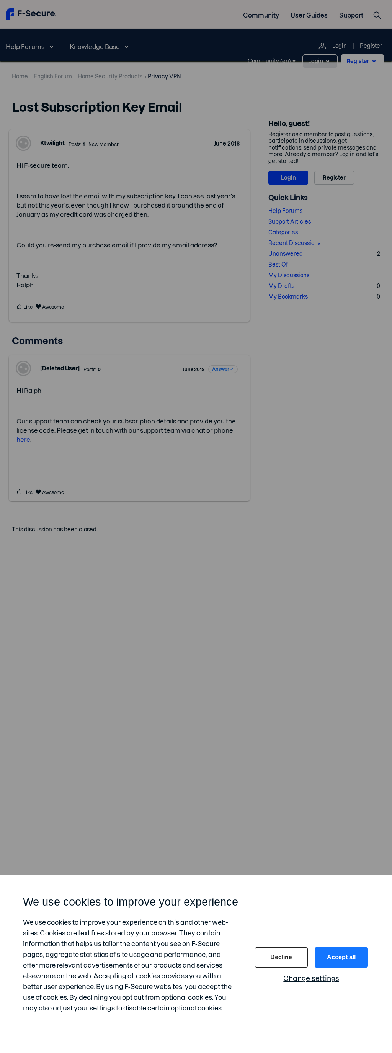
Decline (281, 957)
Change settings (311, 978)
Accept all (341, 957)
